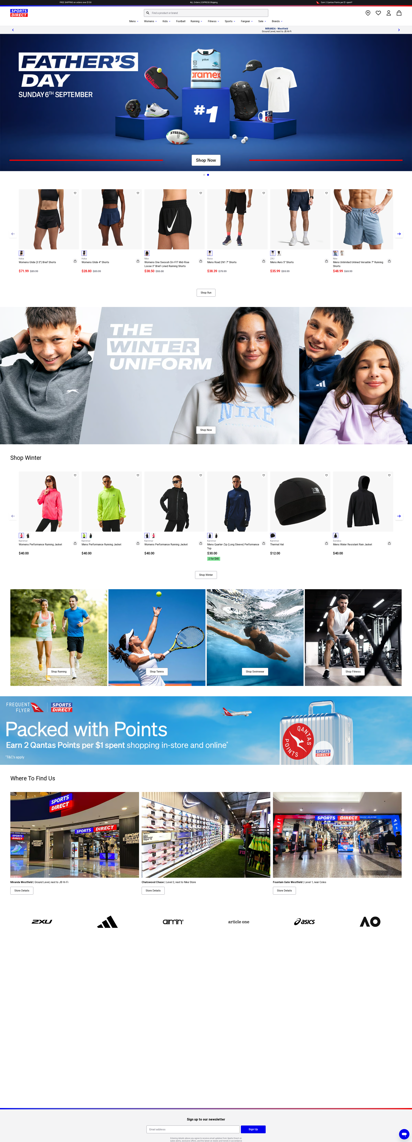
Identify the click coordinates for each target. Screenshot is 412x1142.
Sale (260, 21)
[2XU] (41, 922)
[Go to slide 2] (208, 175)
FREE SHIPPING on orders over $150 (75, 2)
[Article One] (238, 922)
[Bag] (399, 13)
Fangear (245, 21)
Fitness (212, 21)
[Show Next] (399, 234)
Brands (276, 21)
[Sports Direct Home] (19, 13)
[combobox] (206, 13)
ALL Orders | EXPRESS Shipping (204, 2)
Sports (228, 21)
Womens (149, 21)
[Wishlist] (378, 13)
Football (180, 21)
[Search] (148, 13)
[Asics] (304, 922)
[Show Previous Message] (13, 30)
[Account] (389, 13)
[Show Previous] (13, 234)
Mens (132, 21)
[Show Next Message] (399, 30)
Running (195, 21)
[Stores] (368, 13)
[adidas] (107, 922)
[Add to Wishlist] (75, 193)
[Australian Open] (370, 922)
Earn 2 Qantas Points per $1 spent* (336, 2)
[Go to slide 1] (204, 175)
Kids (165, 21)
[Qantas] (206, 730)
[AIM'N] (173, 922)
